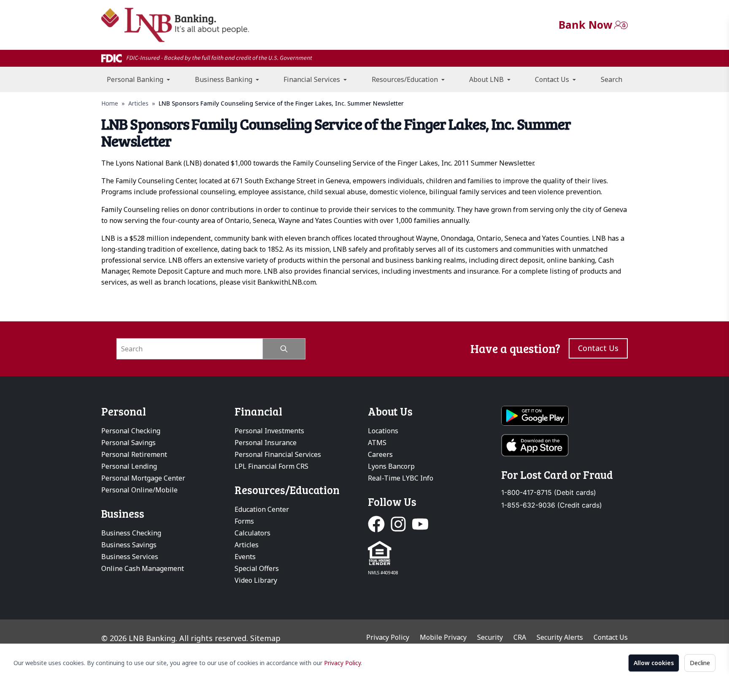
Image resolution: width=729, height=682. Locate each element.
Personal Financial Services (278, 454)
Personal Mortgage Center (143, 478)
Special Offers (257, 568)
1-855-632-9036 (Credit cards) (551, 505)
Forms (244, 521)
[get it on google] (564, 416)
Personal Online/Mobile (139, 490)
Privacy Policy (342, 663)
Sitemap (265, 638)
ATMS (377, 442)
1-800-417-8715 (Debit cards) (548, 493)
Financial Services (313, 79)
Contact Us (553, 79)
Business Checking (131, 533)
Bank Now (585, 24)
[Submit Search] (284, 348)
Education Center (262, 509)
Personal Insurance (266, 442)
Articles (138, 103)
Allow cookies (654, 663)
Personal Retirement (134, 454)
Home (109, 103)
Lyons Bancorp (391, 466)
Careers (380, 454)
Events (245, 556)
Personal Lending (129, 466)
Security (490, 637)
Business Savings (129, 544)
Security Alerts (560, 637)
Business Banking (224, 79)
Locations (383, 430)
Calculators (252, 533)
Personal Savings (128, 442)
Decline (700, 663)
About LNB (487, 79)
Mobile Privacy (443, 637)
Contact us (598, 348)
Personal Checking (130, 430)
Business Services (129, 556)
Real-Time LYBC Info (400, 478)
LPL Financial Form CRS (271, 466)
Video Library (256, 580)
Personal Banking (136, 79)
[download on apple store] (564, 445)
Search (611, 79)
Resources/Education (406, 79)
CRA (519, 637)
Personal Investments (269, 430)
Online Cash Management (142, 568)
